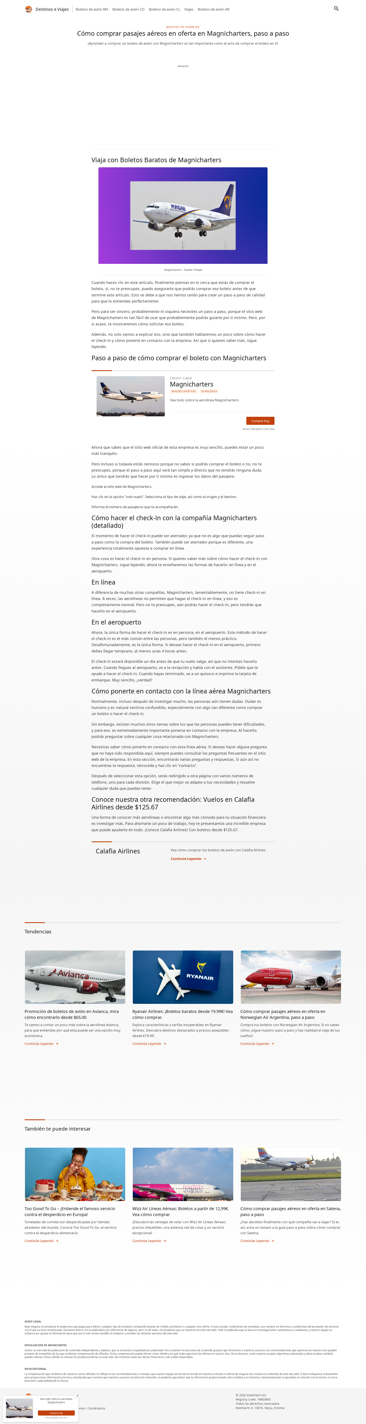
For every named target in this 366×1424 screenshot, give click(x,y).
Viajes (189, 9)
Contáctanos (96, 1408)
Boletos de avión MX (92, 9)
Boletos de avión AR (213, 9)
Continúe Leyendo (186, 858)
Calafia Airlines (118, 851)
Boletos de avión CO (128, 9)
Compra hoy (260, 421)
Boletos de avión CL (164, 9)
